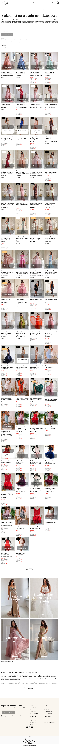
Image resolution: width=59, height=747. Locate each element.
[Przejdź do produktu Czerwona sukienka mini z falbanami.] (37, 515)
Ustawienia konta (33, 724)
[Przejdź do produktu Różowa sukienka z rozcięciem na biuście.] (51, 418)
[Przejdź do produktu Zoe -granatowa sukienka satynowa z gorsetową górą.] (8, 354)
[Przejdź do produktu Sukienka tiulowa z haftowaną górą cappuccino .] (22, 452)
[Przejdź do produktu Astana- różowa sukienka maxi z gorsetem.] (8, 93)
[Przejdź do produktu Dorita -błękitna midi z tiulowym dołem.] (51, 354)
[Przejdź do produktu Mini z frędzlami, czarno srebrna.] (22, 515)
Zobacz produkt (8, 67)
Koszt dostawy (33, 711)
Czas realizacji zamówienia (35, 707)
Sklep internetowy (29, 745)
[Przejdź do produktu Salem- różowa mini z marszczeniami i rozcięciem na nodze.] (51, 93)
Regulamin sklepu (48, 713)
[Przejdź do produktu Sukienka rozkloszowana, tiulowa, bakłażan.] (22, 479)
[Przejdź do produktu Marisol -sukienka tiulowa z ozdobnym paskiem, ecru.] (8, 387)
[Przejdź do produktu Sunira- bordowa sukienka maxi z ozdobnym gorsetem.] (22, 93)
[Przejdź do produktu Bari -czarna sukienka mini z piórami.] (37, 288)
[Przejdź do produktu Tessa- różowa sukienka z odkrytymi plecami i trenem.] (22, 192)
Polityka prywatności (48, 711)
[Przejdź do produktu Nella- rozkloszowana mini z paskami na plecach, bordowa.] (51, 479)
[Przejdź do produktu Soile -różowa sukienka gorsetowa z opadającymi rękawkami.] (51, 321)
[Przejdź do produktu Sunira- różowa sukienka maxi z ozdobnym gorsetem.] (37, 61)
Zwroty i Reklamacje (34, 713)
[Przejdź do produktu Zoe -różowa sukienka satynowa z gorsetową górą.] (51, 387)
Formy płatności (33, 709)
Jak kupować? (47, 707)
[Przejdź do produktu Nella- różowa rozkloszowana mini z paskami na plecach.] (37, 452)
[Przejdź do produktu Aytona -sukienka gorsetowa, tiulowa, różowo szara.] (37, 479)
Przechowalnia (33, 722)
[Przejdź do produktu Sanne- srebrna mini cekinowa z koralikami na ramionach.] (51, 159)
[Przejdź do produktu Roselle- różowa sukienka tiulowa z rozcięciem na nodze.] (8, 61)
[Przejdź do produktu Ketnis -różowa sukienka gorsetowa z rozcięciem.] (8, 288)
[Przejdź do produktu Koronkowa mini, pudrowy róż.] (22, 544)
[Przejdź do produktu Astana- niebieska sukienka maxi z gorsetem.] (22, 61)
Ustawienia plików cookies (50, 722)
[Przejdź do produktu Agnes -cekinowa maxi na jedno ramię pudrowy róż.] (37, 354)
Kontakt (46, 719)
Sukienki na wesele (26, 9)
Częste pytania (47, 709)
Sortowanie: (3, 45)
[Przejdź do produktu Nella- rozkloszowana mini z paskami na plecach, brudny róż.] (8, 513)
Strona (27, 569)
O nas (45, 720)
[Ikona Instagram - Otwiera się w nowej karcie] (29, 727)
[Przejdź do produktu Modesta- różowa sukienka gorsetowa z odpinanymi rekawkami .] (8, 259)
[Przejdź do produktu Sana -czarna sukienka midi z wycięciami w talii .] (51, 288)
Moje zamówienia (33, 720)
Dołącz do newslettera (8, 712)
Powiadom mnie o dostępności (8, 131)
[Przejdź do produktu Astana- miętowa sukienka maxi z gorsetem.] (51, 61)
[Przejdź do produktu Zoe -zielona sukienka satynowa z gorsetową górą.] (37, 387)
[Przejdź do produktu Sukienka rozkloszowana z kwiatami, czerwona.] (8, 544)
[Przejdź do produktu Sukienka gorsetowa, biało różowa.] (51, 513)
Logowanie (32, 719)
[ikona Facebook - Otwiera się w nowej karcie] (27, 727)
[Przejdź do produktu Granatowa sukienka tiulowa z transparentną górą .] (51, 452)
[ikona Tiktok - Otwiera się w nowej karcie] (32, 727)
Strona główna (17, 9)
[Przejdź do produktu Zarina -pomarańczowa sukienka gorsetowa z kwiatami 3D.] (37, 321)
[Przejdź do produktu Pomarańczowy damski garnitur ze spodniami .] (22, 387)
